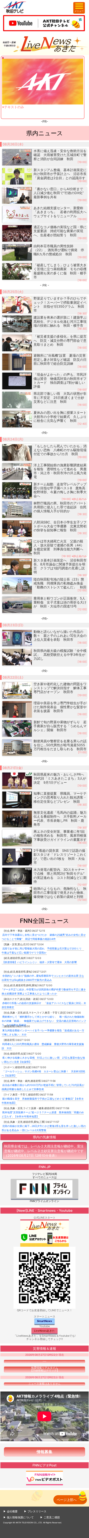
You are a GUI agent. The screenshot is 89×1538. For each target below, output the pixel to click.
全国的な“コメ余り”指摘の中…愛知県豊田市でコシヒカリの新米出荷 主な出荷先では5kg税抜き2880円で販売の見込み (43, 977)
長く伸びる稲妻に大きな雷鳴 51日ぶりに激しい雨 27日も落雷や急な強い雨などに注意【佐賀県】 (43, 1059)
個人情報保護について (20, 1517)
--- (44, 1361)
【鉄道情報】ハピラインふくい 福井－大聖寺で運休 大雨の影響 (39, 962)
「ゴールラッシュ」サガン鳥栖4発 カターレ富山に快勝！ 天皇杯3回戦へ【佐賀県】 (43, 1073)
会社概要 (12, 1511)
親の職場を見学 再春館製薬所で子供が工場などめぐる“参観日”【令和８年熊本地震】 (43, 1100)
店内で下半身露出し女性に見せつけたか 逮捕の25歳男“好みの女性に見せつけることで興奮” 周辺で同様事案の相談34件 (44, 937)
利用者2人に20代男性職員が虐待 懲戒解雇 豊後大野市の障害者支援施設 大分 (43, 1046)
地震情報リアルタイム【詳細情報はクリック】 (44, 1369)
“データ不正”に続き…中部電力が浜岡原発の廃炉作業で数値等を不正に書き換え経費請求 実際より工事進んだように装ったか (44, 991)
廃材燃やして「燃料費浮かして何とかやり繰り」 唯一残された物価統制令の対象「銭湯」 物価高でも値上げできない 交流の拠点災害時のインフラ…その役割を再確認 (44, 1021)
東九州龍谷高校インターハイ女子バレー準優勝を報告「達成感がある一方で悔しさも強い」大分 (43, 1032)
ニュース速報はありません (44, 1383)
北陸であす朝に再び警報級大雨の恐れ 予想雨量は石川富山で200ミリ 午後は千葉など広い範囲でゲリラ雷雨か (43, 950)
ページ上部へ (67, 1500)
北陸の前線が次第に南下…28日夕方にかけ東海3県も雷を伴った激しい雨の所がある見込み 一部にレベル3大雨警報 (44, 1128)
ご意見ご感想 (52, 1517)
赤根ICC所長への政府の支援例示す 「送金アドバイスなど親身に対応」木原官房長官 (44, 1005)
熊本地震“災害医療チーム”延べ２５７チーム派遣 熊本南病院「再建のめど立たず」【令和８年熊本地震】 (43, 1114)
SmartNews (44, 1321)
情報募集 (44, 1451)
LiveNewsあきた (44, 1330)
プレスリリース (37, 1511)
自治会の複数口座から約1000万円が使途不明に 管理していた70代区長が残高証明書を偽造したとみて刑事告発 (43, 1087)
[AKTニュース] (44, 44)
